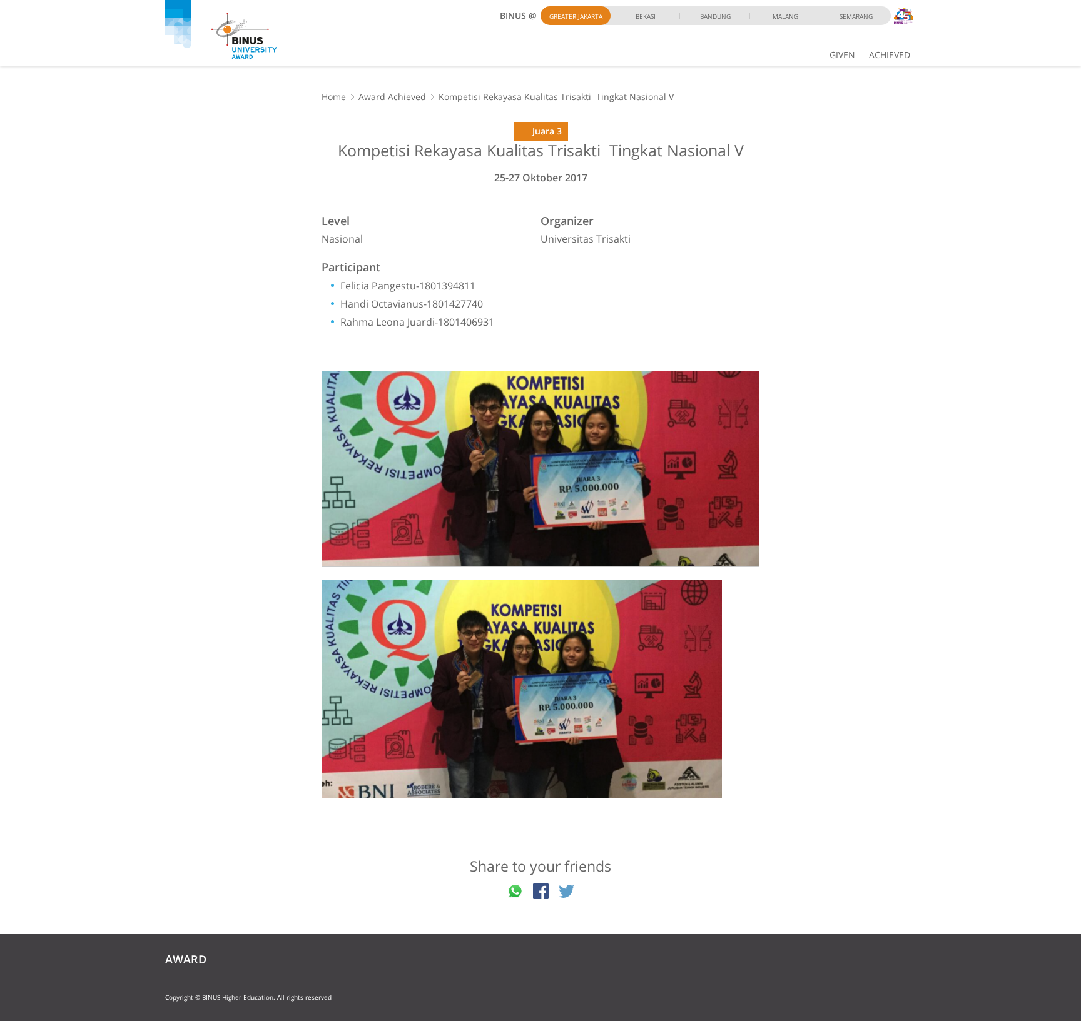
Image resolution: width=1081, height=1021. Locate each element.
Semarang (856, 16)
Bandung (715, 16)
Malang (785, 16)
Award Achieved (392, 97)
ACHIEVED (889, 55)
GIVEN (842, 55)
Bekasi (646, 16)
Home (334, 97)
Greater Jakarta (575, 16)
